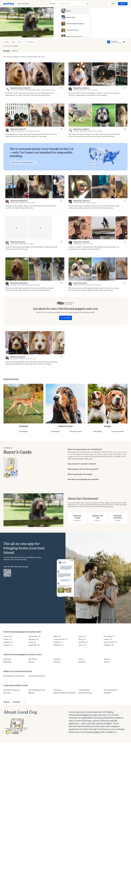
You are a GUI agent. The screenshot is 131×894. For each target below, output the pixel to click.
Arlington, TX (33, 639)
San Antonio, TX (34, 636)
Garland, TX (58, 642)
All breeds (6, 702)
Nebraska (82, 662)
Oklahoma (7, 659)
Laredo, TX (108, 639)
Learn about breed (75, 431)
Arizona (106, 662)
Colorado (57, 662)
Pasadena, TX (109, 645)
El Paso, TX (7, 639)
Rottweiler (107, 693)
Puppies (15, 51)
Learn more (109, 506)
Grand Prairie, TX (110, 642)
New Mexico (33, 659)
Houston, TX (7, 636)
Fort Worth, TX (109, 636)
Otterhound (16, 702)
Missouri (32, 662)
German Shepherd (110, 690)
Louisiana (57, 659)
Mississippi (7, 662)
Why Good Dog (23, 4)
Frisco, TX (82, 645)
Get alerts (66, 318)
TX (24, 702)
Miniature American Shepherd (64, 693)
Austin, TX (82, 636)
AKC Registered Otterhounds (14, 676)
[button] (17, 74)
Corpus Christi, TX (60, 639)
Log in (113, 3)
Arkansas (107, 659)
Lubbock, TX (7, 642)
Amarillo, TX (83, 642)
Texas (16, 46)
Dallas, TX (57, 636)
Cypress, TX (7, 645)
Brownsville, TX (34, 645)
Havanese (6, 693)
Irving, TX (32, 642)
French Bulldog (84, 690)
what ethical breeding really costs (80, 459)
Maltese (31, 693)
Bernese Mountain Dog (37, 690)
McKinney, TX (58, 645)
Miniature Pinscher (85, 693)
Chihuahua (58, 690)
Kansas (81, 659)
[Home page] (8, 3)
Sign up (122, 3)
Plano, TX (82, 639)
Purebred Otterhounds (37, 676)
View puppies (23, 431)
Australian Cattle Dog (11, 690)
